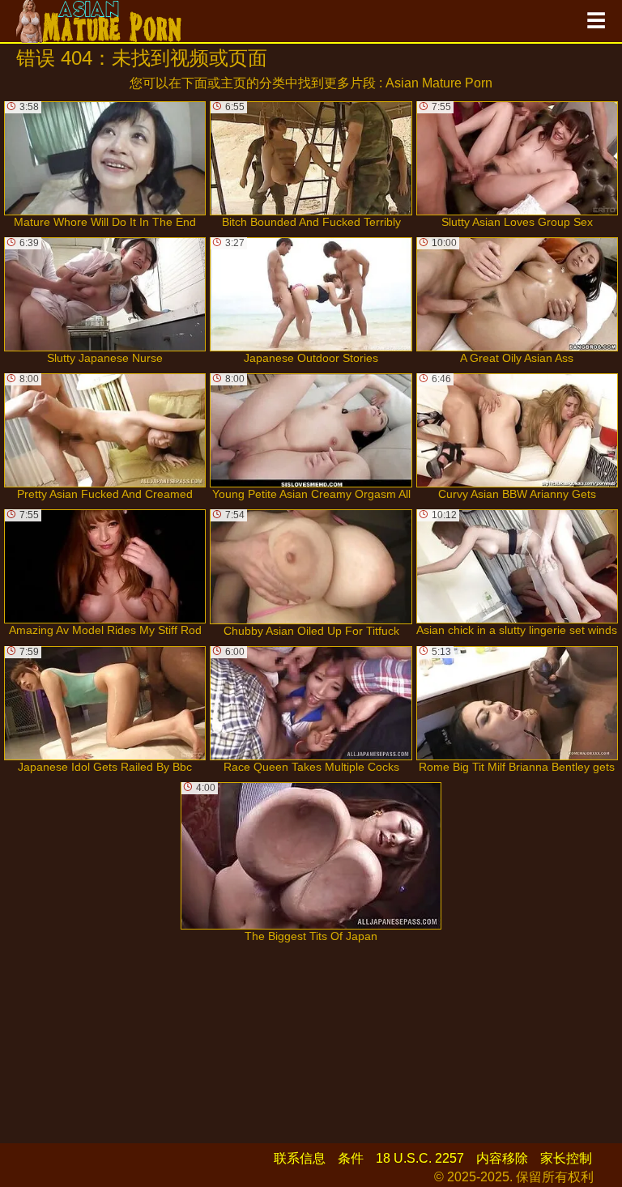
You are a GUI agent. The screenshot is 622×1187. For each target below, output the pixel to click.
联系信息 (300, 1158)
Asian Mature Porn (439, 83)
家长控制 (566, 1158)
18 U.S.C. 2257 (420, 1158)
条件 (351, 1158)
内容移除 (502, 1158)
